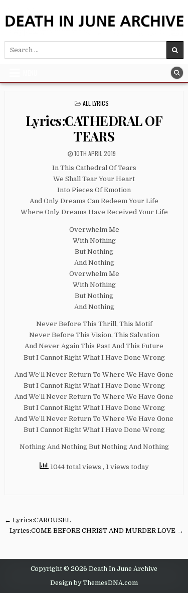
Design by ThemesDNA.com (94, 582)
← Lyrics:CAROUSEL (38, 520)
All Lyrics (96, 103)
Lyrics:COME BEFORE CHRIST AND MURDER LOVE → (96, 530)
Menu (30, 73)
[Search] (177, 73)
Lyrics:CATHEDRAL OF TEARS (94, 128)
